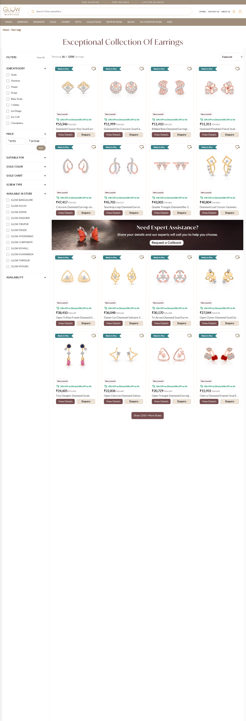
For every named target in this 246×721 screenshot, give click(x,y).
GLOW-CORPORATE (22, 242)
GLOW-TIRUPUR (19, 224)
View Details (65, 134)
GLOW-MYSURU (19, 266)
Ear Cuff (15, 117)
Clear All (41, 57)
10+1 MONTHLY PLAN (151, 22)
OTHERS (65, 22)
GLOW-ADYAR (18, 212)
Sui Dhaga (16, 111)
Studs (14, 74)
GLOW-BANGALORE (22, 200)
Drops (14, 93)
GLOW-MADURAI (20, 218)
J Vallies (15, 105)
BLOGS (131, 22)
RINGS (8, 22)
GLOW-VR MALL (20, 248)
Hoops (14, 87)
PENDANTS (38, 22)
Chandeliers (17, 123)
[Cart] (240, 11)
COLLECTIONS (93, 22)
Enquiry (86, 134)
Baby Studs (17, 99)
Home (6, 30)
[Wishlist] (93, 68)
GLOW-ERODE (19, 230)
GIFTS (78, 22)
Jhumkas (15, 80)
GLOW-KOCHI (18, 206)
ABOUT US (225, 12)
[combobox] (110, 11)
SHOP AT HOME (114, 22)
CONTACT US (213, 12)
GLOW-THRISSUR (20, 260)
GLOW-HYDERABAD (22, 236)
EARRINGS (22, 22)
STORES (202, 12)
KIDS (169, 22)
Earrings (16, 29)
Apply (41, 148)
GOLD (53, 22)
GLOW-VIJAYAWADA (22, 254)
